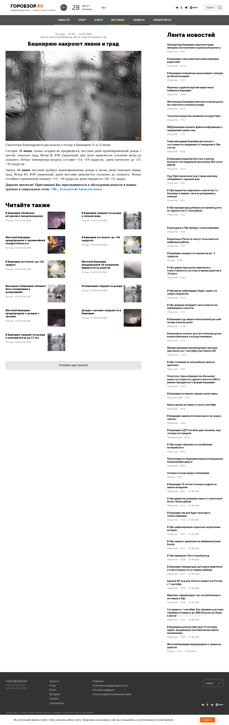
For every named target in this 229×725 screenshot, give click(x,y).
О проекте (98, 681)
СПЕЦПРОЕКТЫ (162, 20)
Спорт (52, 685)
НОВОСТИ (64, 20)
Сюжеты (54, 698)
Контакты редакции (103, 690)
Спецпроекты (56, 703)
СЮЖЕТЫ (139, 20)
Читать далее (35, 220)
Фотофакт (55, 694)
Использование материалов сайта (112, 694)
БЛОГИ (99, 20)
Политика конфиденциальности (110, 685)
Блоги (52, 690)
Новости (54, 681)
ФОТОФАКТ (118, 20)
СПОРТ (82, 20)
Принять (207, 720)
